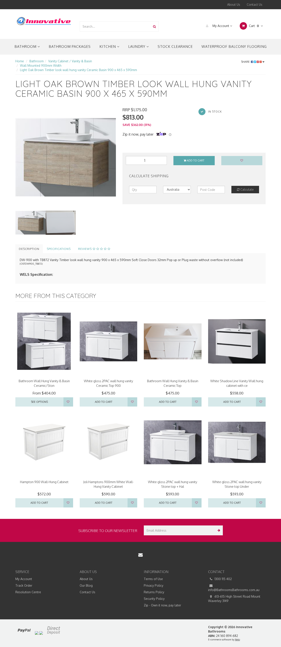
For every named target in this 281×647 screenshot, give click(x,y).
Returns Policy (154, 592)
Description (29, 249)
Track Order (23, 585)
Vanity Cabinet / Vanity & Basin (70, 61)
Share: (246, 61)
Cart (253, 26)
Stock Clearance (175, 46)
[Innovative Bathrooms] (44, 20)
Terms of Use (153, 579)
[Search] (154, 26)
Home (19, 61)
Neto (237, 639)
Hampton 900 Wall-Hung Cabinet (44, 482)
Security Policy (154, 598)
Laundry (137, 46)
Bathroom (26, 46)
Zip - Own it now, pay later (162, 605)
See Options (39, 401)
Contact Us (254, 4)
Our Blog (86, 585)
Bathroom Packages (70, 46)
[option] (65, 157)
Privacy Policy (153, 585)
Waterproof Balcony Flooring (234, 46)
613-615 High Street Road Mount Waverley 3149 (234, 599)
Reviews (85, 249)
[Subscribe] (218, 530)
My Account (221, 26)
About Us (233, 4)
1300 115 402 (223, 579)
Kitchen (108, 46)
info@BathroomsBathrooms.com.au (233, 590)
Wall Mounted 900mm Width (40, 65)
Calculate (247, 189)
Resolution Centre (28, 592)
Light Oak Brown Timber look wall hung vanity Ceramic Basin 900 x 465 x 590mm (78, 70)
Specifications (59, 249)
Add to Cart (195, 160)
